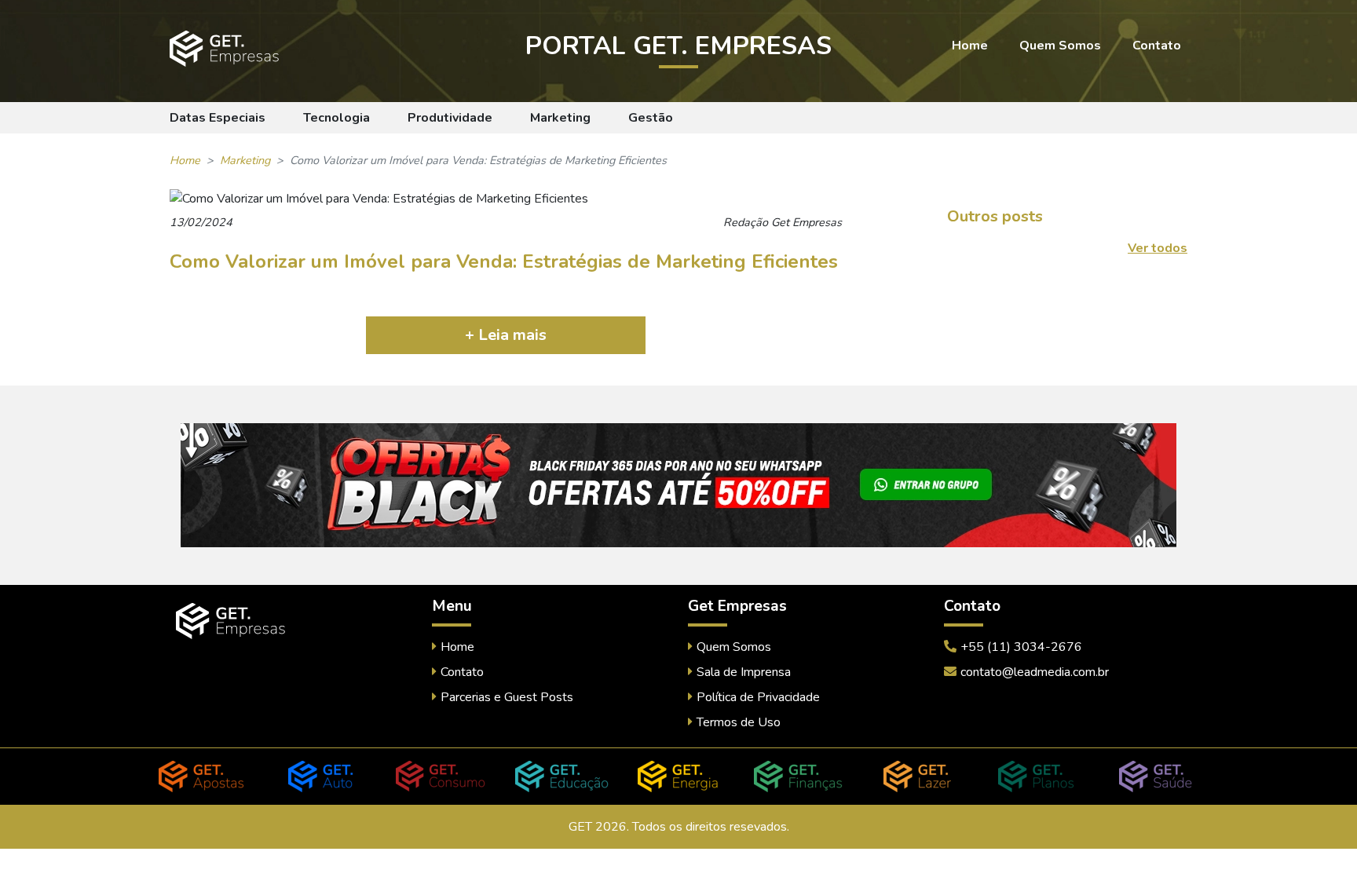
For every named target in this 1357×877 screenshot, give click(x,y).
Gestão (650, 117)
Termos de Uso (739, 722)
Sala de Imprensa (744, 672)
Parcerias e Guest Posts (507, 697)
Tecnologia (336, 117)
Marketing (560, 117)
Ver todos (1157, 248)
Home (970, 45)
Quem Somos (1060, 45)
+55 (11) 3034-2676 (1021, 647)
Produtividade (450, 117)
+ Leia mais (506, 334)
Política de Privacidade (758, 697)
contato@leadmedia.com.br (1034, 672)
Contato (1156, 45)
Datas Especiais (217, 117)
